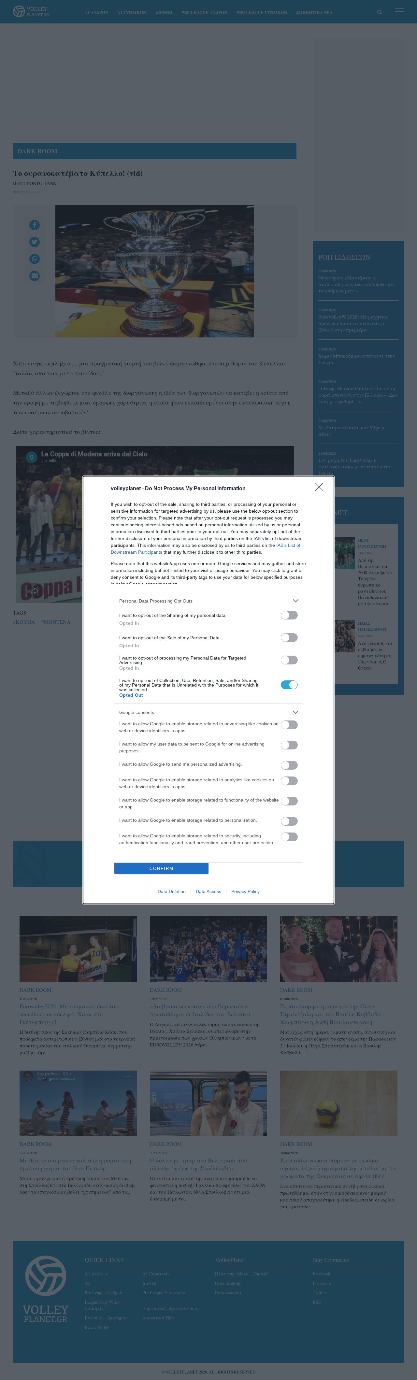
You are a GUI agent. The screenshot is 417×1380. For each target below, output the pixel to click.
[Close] (321, 489)
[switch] (289, 615)
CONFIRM (162, 868)
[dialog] (208, 690)
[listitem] (208, 600)
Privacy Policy (245, 891)
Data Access (208, 891)
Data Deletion (172, 891)
